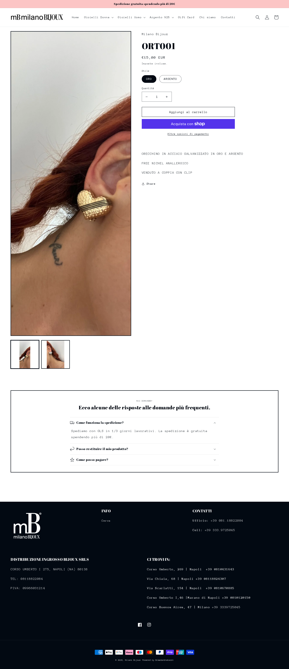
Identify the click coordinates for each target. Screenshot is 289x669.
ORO (149, 78)
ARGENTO (170, 78)
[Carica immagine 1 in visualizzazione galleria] (25, 354)
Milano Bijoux (133, 660)
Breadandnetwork (165, 660)
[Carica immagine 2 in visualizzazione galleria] (55, 354)
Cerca (106, 520)
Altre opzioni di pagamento (188, 134)
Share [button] (151, 183)
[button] (98, 17)
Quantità (148, 88)
